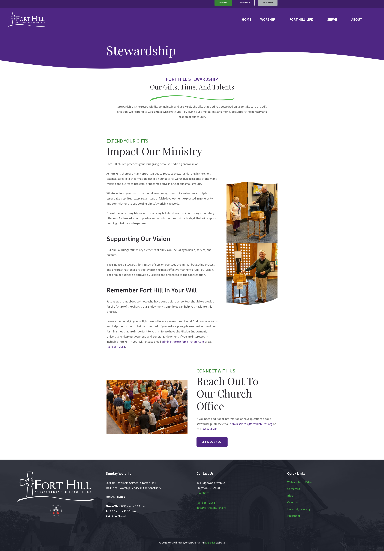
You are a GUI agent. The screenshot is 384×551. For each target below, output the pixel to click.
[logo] (27, 19)
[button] (278, 19)
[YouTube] (56, 526)
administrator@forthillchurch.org (183, 342)
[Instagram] (69, 526)
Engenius (210, 543)
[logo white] (56, 487)
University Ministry (298, 509)
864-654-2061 (210, 429)
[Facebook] (43, 526)
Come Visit (293, 489)
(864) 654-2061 (115, 347)
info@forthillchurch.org (211, 508)
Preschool (293, 516)
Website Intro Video (299, 482)
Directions (202, 493)
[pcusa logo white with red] (56, 511)
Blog (290, 496)
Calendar (293, 502)
